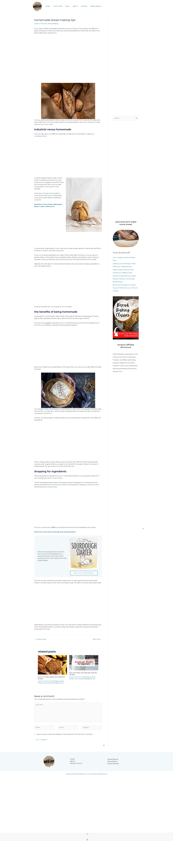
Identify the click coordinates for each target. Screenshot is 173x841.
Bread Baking (53, 23)
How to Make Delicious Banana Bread (51, 678)
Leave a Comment (40, 23)
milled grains (47, 195)
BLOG (67, 6)
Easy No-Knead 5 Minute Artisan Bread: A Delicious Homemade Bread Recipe (124, 279)
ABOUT (75, 6)
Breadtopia (38, 487)
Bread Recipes (113, 763)
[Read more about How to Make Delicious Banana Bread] (52, 665)
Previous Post (40, 639)
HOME (47, 6)
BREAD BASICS (95, 6)
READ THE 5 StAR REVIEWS (84, 573)
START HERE (58, 6)
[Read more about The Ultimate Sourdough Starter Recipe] (83, 663)
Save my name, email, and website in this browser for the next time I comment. (65, 734)
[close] (87, 834)
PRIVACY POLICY (76, 763)
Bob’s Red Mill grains (54, 485)
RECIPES (84, 6)
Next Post (97, 639)
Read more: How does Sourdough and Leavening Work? (55, 532)
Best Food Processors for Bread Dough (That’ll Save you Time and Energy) (125, 288)
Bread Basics (112, 761)
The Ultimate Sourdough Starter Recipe (83, 674)
